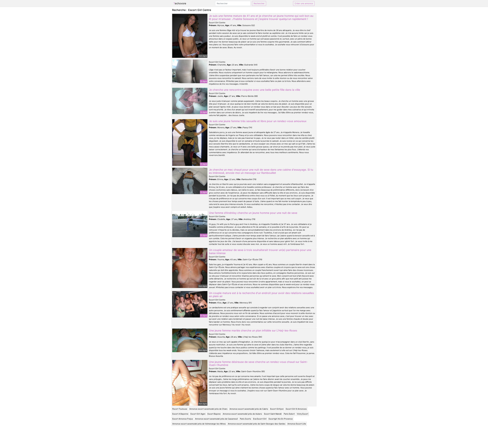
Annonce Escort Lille (296, 424)
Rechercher (259, 3)
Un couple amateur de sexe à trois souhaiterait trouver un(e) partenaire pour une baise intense (260, 251)
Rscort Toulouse (179, 409)
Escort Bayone (214, 414)
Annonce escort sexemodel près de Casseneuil (216, 419)
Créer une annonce (304, 3)
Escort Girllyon (277, 409)
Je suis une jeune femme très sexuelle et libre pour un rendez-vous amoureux (257, 121)
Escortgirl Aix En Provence (281, 419)
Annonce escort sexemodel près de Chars (208, 409)
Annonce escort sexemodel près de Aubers (242, 414)
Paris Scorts (245, 419)
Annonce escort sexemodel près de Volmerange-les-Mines (199, 424)
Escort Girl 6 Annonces (296, 409)
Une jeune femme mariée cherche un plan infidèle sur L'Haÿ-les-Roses (253, 330)
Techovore (179, 3)
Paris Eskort (289, 414)
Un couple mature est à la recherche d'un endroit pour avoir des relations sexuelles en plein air (261, 294)
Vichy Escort (302, 414)
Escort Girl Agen (197, 414)
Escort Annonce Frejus (182, 419)
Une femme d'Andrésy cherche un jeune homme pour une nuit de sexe (253, 212)
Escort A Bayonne (180, 414)
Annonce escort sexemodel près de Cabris (249, 409)
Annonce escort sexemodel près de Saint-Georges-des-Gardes (256, 424)
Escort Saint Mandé (273, 414)
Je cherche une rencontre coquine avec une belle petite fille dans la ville (254, 89)
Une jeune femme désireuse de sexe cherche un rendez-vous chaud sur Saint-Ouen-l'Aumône (258, 363)
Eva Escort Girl (259, 419)
